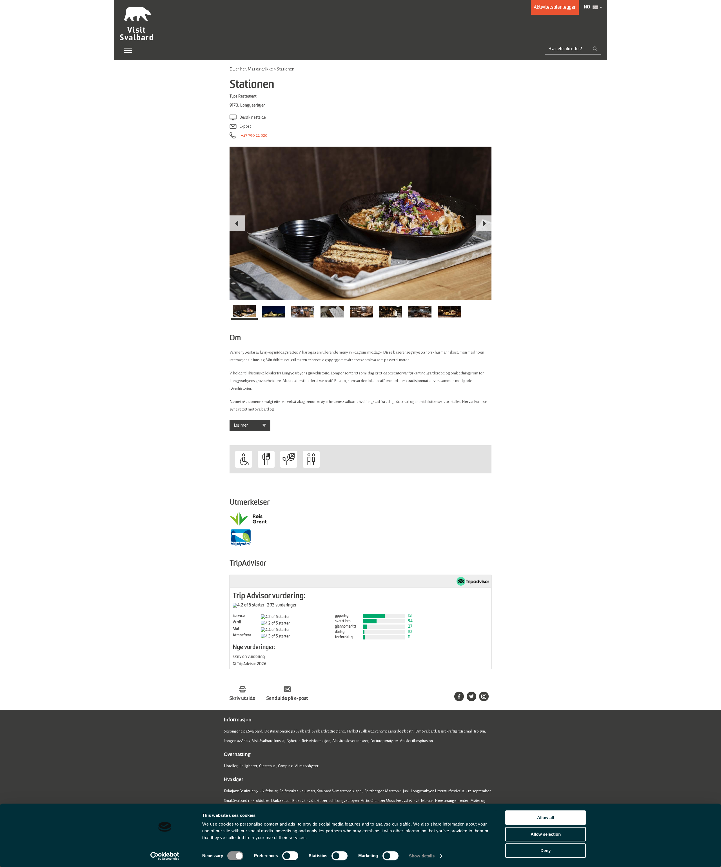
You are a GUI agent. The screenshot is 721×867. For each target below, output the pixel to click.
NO (587, 7)
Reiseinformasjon (316, 741)
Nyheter (293, 741)
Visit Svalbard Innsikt (268, 741)
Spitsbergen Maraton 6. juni (386, 791)
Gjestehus (267, 766)
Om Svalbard (425, 731)
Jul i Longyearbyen (344, 800)
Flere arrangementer (451, 800)
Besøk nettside (252, 117)
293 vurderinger (281, 605)
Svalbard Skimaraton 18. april (339, 791)
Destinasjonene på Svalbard (287, 731)
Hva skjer (233, 779)
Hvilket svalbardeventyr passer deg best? (380, 731)
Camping (285, 766)
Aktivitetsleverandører (350, 741)
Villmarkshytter (306, 766)
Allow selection (546, 834)
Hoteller (230, 766)
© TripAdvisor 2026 (249, 664)
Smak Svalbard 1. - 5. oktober (246, 800)
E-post (245, 126)
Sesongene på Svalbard (243, 731)
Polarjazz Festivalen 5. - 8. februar (250, 791)
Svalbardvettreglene (328, 731)
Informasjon (238, 719)
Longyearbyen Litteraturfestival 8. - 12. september (451, 791)
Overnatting (237, 754)
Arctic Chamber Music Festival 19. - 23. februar (397, 800)
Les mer (241, 425)
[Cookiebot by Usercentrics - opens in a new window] (165, 856)
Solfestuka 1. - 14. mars (297, 791)
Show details (422, 855)
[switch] (290, 855)
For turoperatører (384, 741)
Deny (545, 850)
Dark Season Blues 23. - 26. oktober (299, 800)
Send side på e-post (287, 698)
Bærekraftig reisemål (455, 731)
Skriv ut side (242, 698)
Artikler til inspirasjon (416, 741)
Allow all (545, 817)
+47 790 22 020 (254, 135)
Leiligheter (248, 766)
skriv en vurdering (249, 657)
